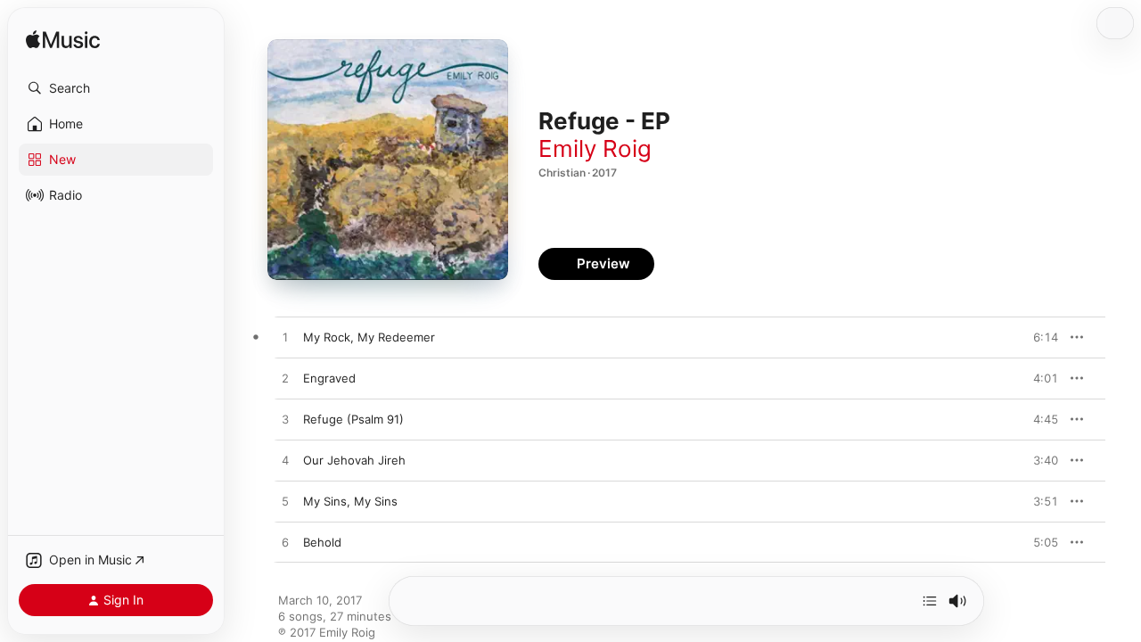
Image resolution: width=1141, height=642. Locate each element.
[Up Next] (929, 600)
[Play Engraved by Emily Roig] (285, 379)
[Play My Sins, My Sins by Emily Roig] (285, 502)
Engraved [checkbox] (329, 378)
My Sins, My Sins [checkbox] (350, 501)
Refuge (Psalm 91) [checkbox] (353, 419)
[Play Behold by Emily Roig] (285, 543)
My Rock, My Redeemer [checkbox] (369, 337)
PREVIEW (1038, 337)
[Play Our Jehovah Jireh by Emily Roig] (285, 461)
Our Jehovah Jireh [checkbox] (354, 460)
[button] (116, 88)
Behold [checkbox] (322, 542)
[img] (63, 40)
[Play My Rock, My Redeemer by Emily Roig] (285, 338)
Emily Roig (595, 148)
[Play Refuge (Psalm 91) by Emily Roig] (285, 420)
